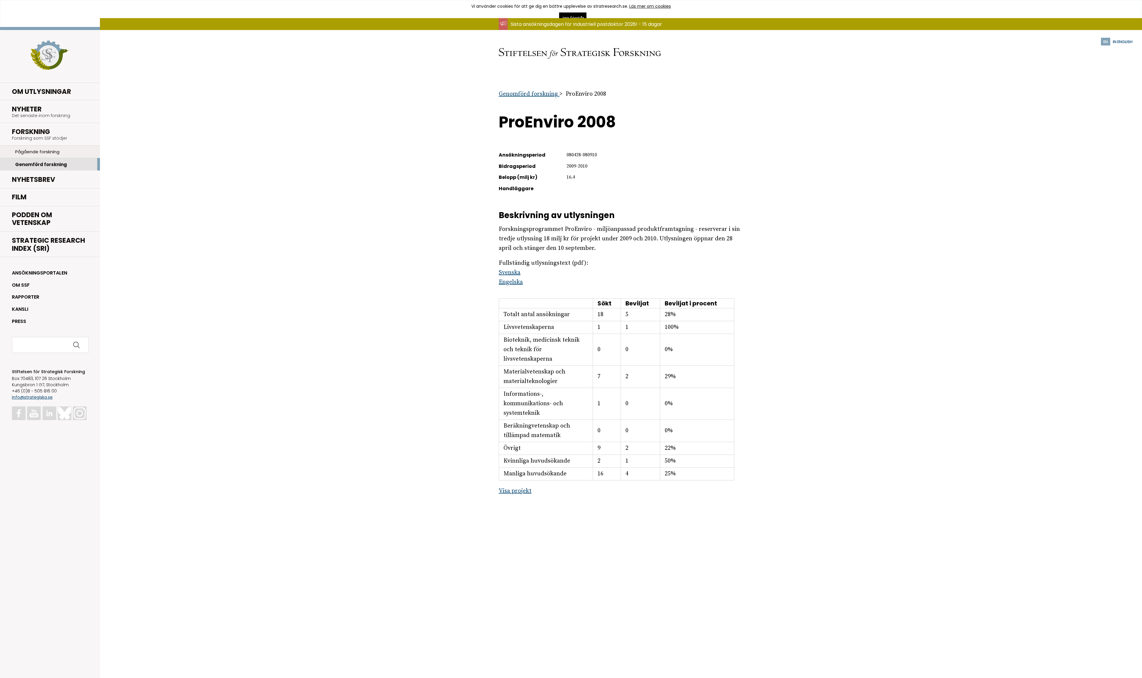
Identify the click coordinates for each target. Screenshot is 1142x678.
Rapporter (25, 297)
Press (19, 321)
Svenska (509, 272)
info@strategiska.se (32, 397)
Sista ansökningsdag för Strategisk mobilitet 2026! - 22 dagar (582, 29)
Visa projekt (515, 491)
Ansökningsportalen (39, 272)
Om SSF (21, 285)
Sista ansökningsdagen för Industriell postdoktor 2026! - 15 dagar (586, 24)
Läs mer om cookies (650, 6)
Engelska (511, 282)
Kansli (20, 309)
